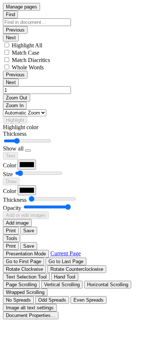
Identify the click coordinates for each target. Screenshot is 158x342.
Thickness (14, 134)
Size (8, 174)
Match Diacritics (31, 60)
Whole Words (28, 67)
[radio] (26, 277)
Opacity (12, 208)
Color (9, 165)
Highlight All (27, 45)
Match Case (25, 53)
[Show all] (28, 150)
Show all (13, 148)
